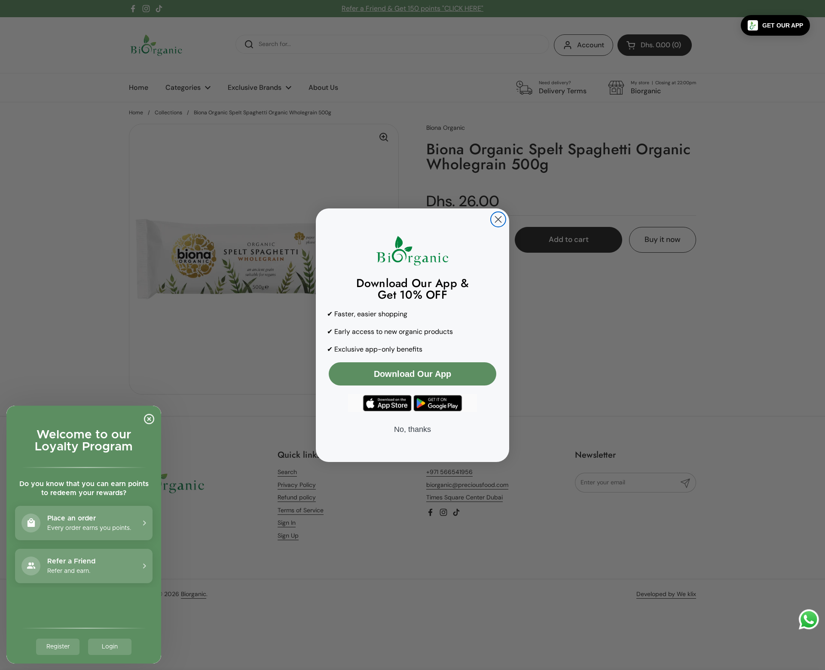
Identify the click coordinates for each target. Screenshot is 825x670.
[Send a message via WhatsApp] (809, 619)
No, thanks (412, 429)
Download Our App (412, 374)
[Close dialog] (498, 219)
